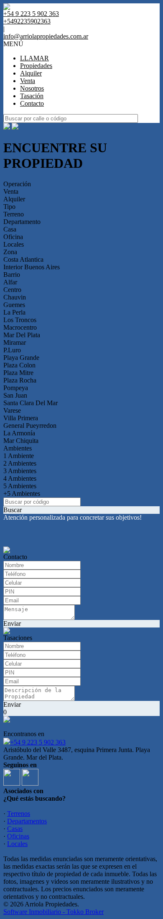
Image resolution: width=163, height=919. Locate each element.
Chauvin (14, 297)
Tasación (31, 95)
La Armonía (19, 433)
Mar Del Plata (21, 334)
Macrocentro (20, 327)
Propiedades (36, 65)
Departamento (22, 221)
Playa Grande (21, 357)
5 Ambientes (19, 485)
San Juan (15, 395)
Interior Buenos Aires (31, 267)
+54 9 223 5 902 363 (38, 742)
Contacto (32, 103)
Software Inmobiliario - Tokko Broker (53, 911)
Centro (12, 289)
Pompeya (15, 387)
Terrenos (18, 813)
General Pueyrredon (29, 425)
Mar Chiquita (20, 440)
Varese (12, 410)
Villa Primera (20, 418)
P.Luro (12, 350)
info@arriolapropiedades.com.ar (45, 36)
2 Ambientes (19, 463)
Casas (15, 828)
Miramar (14, 342)
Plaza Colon (19, 365)
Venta (27, 80)
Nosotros (32, 88)
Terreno (13, 214)
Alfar (10, 282)
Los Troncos (19, 319)
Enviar (12, 623)
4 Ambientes (19, 478)
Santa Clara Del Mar (30, 402)
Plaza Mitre (18, 372)
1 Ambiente (18, 455)
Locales (13, 244)
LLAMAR (34, 58)
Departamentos (27, 821)
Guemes (14, 304)
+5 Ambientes (21, 493)
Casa (9, 229)
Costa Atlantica (23, 259)
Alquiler (31, 73)
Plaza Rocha (19, 380)
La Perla (14, 312)
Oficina (13, 236)
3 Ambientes (19, 470)
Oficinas (18, 836)
